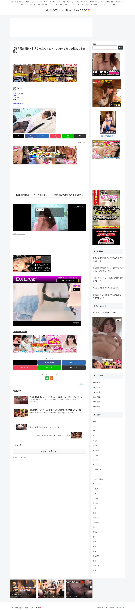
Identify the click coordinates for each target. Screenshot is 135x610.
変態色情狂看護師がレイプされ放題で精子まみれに (108, 259)
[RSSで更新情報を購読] (51, 378)
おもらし (24, 331)
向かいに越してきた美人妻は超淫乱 (106, 288)
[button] (80, 136)
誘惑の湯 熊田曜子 (108, 136)
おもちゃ (17, 331)
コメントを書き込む (49, 451)
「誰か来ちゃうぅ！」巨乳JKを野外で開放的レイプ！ (108, 279)
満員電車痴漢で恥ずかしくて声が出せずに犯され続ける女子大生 (108, 269)
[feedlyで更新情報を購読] (47, 378)
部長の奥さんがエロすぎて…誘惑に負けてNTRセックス (108, 296)
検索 (94, 44)
